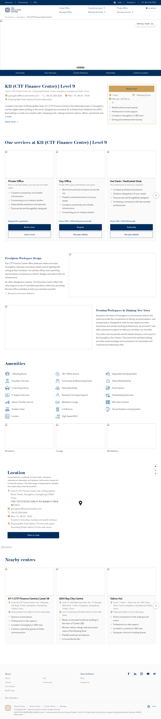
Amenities (110, 73)
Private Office (122, 8)
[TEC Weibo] (154, 673)
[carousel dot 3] (81, 67)
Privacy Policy (19, 706)
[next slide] (151, 45)
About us (8, 2)
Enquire (80, 227)
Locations (152, 8)
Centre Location (141, 73)
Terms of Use (34, 706)
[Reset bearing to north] (155, 474)
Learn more (29, 234)
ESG (35, 2)
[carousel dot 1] (78, 67)
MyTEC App (10, 690)
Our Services (50, 73)
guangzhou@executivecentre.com (23, 96)
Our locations (9, 17)
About (7, 678)
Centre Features (80, 73)
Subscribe (131, 227)
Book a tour (131, 89)
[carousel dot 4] (83, 67)
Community (23, 2)
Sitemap (63, 706)
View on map (33, 535)
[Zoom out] (155, 470)
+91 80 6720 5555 (148, 2)
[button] (80, 503)
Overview (20, 73)
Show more (10, 121)
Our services (10, 698)
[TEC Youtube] (148, 673)
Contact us (131, 2)
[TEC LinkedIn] (135, 673)
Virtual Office (64, 8)
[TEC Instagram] (141, 673)
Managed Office (65, 12)
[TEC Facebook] (128, 673)
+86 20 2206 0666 (54, 96)
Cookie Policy (49, 706)
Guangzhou (21, 17)
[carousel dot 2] (79, 67)
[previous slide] (10, 45)
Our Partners (10, 686)
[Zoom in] (155, 466)
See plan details (80, 234)
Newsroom (84, 682)
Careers (8, 682)
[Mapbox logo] (6, 547)
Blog (82, 678)
